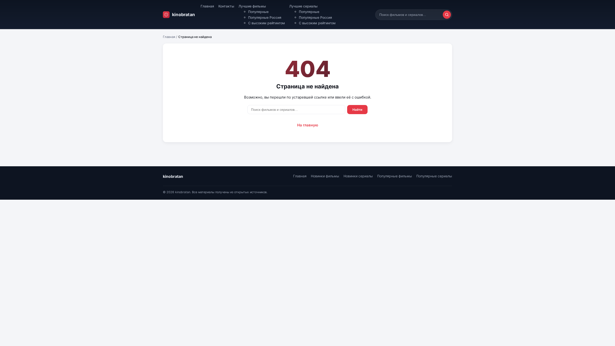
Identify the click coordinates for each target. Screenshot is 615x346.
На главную (307, 125)
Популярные (258, 12)
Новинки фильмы (325, 176)
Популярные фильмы (394, 176)
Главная (207, 6)
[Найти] (447, 15)
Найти (357, 109)
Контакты (226, 6)
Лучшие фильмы (252, 6)
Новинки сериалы (358, 176)
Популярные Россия (264, 17)
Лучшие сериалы (303, 6)
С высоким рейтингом (266, 23)
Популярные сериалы (434, 176)
